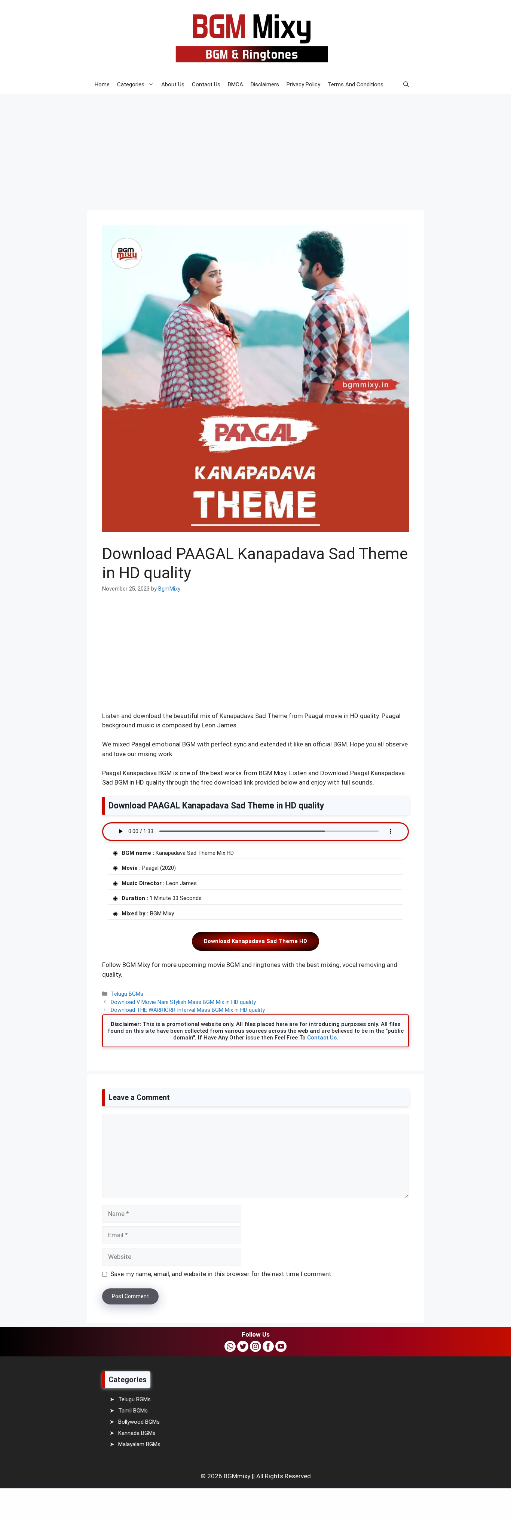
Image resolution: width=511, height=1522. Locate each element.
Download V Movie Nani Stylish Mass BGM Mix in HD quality (183, 1002)
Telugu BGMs (127, 994)
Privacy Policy (303, 84)
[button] (406, 84)
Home (102, 84)
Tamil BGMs (133, 1410)
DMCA (235, 84)
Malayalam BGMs (139, 1444)
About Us (172, 84)
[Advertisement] (224, 147)
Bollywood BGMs (139, 1421)
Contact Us (206, 84)
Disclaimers (265, 84)
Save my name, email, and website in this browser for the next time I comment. (221, 1274)
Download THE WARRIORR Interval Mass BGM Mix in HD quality (188, 1010)
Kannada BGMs (137, 1433)
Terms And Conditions (355, 84)
